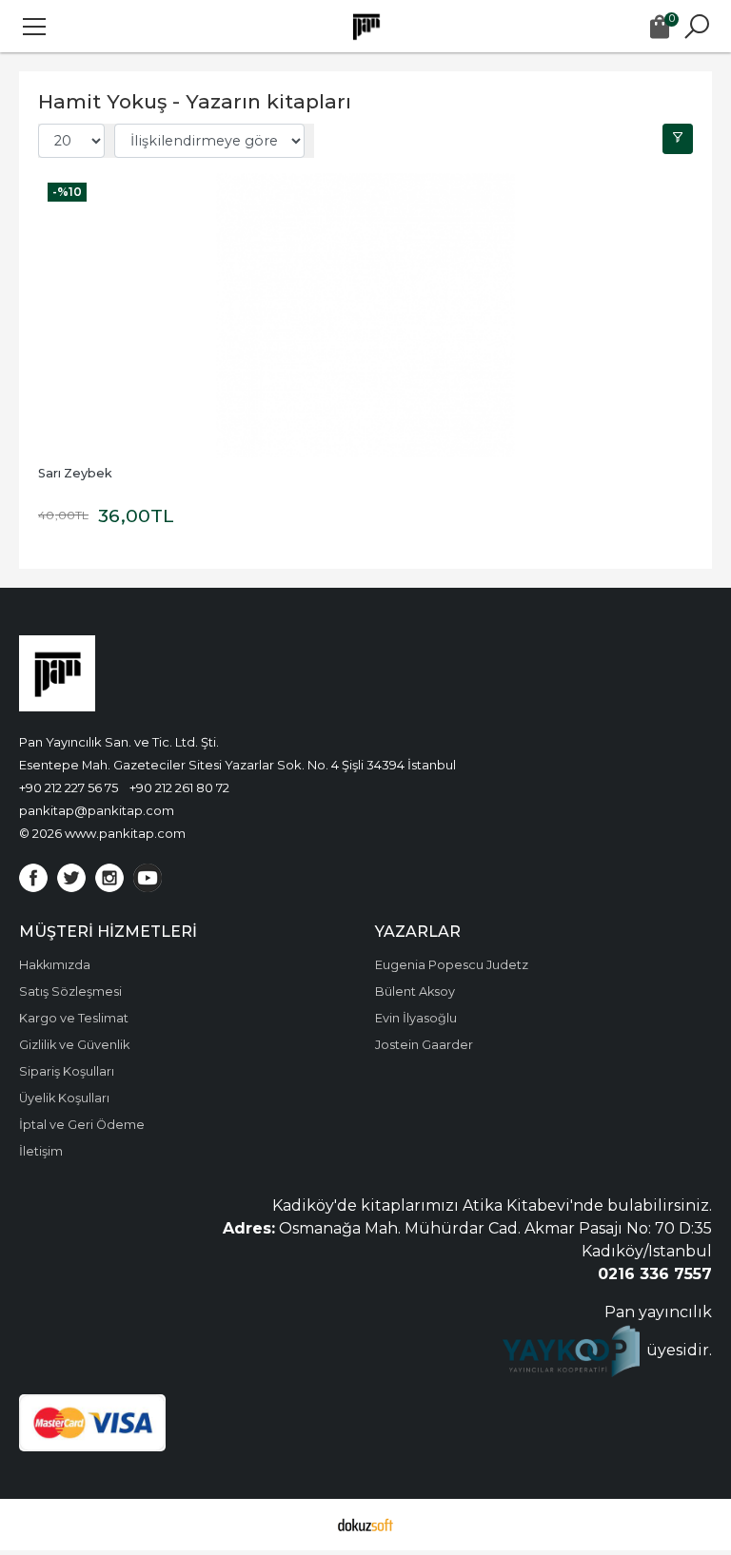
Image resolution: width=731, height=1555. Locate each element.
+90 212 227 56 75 (68, 787)
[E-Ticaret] (365, 1524)
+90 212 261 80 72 (179, 787)
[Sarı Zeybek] (365, 315)
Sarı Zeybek (75, 473)
